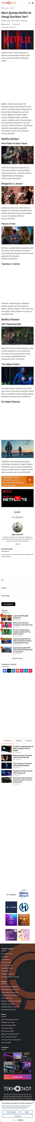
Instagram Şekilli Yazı (7, 974)
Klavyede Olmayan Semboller (10, 977)
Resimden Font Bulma (7, 1004)
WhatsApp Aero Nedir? (8, 1022)
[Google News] (17, 517)
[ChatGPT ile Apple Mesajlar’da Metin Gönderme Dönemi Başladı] (6, 749)
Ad (2, 580)
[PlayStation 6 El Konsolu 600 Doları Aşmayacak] (6, 773)
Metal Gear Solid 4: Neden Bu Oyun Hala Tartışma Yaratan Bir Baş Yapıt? (22, 780)
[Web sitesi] (16, 544)
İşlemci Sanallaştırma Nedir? (9, 1019)
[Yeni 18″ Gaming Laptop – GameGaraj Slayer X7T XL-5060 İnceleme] (6, 632)
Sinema (12, 8)
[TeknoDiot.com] (8, 2)
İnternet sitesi (5, 595)
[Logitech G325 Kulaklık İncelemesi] (6, 618)
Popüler (18, 740)
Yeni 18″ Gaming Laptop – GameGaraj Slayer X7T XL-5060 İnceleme (22, 632)
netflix (17, 512)
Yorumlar (28, 740)
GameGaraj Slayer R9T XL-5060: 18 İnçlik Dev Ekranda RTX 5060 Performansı (22, 641)
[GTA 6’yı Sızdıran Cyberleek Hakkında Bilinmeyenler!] (6, 766)
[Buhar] (19, 544)
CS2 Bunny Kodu (6, 962)
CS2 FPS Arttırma (6, 965)
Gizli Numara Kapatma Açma (10, 989)
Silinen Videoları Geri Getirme (10, 992)
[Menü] (33, 3)
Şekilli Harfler (5, 971)
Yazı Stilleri (4, 956)
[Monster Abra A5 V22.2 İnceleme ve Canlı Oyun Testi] (6, 625)
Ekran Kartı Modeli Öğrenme (9, 986)
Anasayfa (5, 8)
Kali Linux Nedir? (6, 1042)
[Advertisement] (17, 81)
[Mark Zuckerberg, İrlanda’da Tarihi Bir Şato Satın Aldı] (6, 758)
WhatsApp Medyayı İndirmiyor (10, 1007)
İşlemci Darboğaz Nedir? (8, 1025)
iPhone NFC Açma (6, 953)
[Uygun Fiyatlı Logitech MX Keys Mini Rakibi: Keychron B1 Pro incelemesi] (6, 650)
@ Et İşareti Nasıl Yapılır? (8, 1009)
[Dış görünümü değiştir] (29, 3)
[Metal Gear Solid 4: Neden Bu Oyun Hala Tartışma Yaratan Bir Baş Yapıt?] (6, 780)
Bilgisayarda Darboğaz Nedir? (10, 1034)
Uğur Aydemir (6, 24)
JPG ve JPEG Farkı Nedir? (9, 1037)
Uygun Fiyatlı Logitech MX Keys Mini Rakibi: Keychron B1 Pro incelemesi (23, 649)
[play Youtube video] (17, 498)
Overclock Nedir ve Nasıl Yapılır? (11, 1039)
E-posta (3, 588)
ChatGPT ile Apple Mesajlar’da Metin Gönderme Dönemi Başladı (23, 748)
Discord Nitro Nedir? (7, 1028)
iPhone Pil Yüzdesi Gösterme (9, 995)
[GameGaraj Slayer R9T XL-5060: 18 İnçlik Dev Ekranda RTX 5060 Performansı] (6, 641)
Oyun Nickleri (5, 959)
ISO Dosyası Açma (7, 998)
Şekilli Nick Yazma (6, 968)
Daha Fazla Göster (17, 658)
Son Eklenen (8, 740)
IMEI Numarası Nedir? (7, 1031)
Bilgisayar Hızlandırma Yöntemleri (11, 1001)
